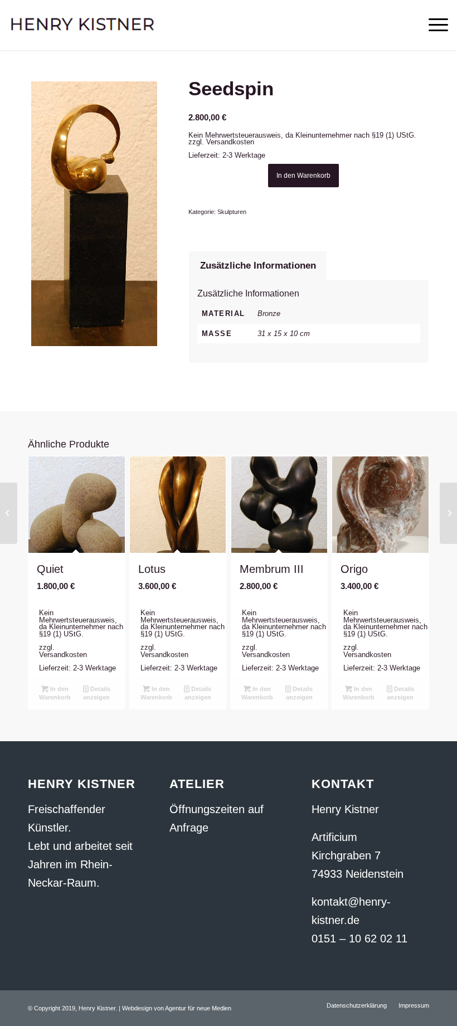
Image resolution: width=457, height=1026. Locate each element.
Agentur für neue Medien (198, 1008)
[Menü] (432, 25)
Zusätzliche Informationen (258, 265)
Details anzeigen (96, 693)
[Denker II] (448, 513)
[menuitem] (356, 1005)
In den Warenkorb (303, 175)
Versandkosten (230, 142)
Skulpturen (231, 211)
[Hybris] (8, 513)
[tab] (257, 265)
